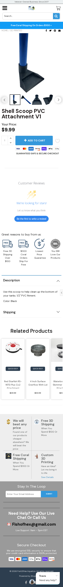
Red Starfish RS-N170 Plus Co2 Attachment (13, 384)
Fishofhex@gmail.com (34, 524)
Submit (49, 494)
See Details (47, 477)
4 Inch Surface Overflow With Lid (37, 383)
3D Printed (16, 30)
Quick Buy (13, 368)
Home (5, 30)
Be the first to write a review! (31, 218)
